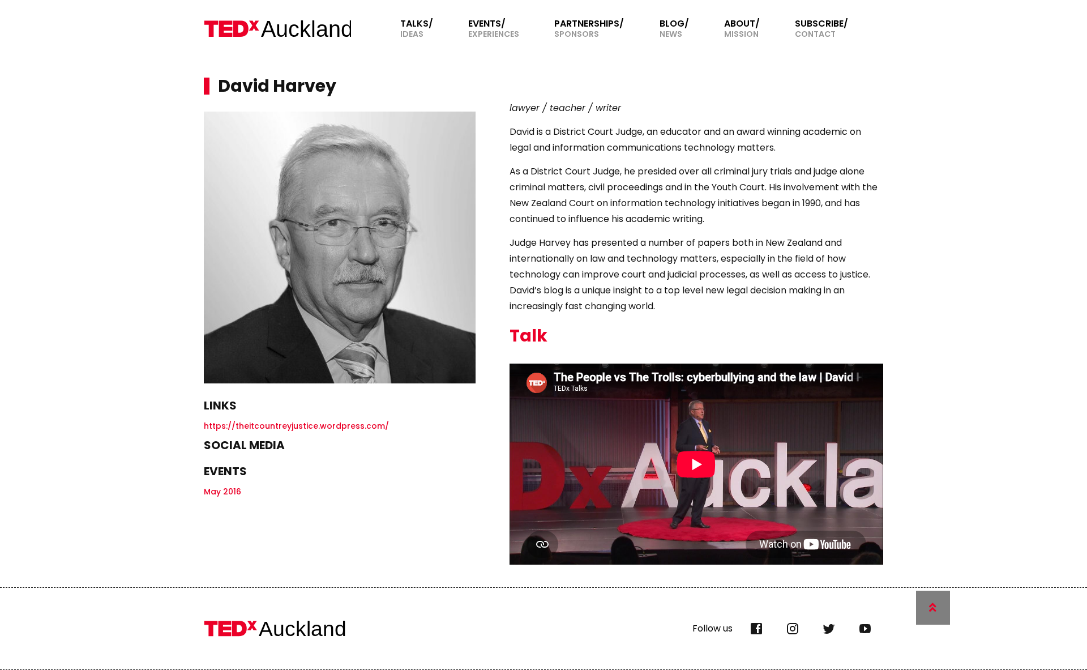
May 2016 (222, 491)
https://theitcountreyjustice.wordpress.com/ (296, 426)
